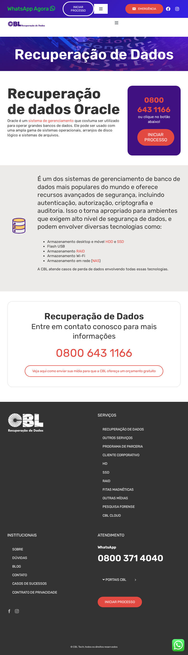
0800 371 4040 (130, 558)
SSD (120, 241)
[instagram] (177, 9)
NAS (95, 261)
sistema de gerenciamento (51, 121)
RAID (80, 251)
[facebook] (168, 9)
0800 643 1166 (94, 352)
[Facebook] (9, 611)
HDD (109, 241)
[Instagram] (17, 611)
